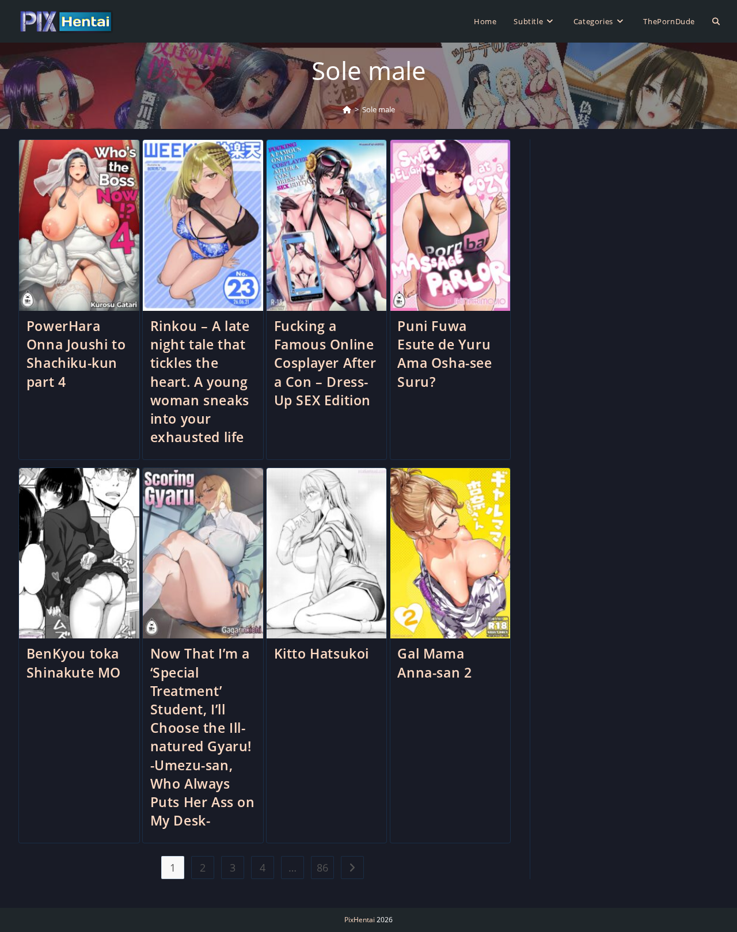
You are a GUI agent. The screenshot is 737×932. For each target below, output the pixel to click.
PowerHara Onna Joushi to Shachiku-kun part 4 (76, 354)
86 (322, 867)
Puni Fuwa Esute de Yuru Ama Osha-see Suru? (444, 354)
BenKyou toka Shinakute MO (73, 662)
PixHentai (359, 920)
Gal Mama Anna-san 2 (434, 662)
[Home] (347, 109)
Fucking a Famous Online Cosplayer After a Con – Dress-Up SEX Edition (325, 363)
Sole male (378, 109)
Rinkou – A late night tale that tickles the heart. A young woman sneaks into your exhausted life (200, 381)
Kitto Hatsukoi (321, 653)
